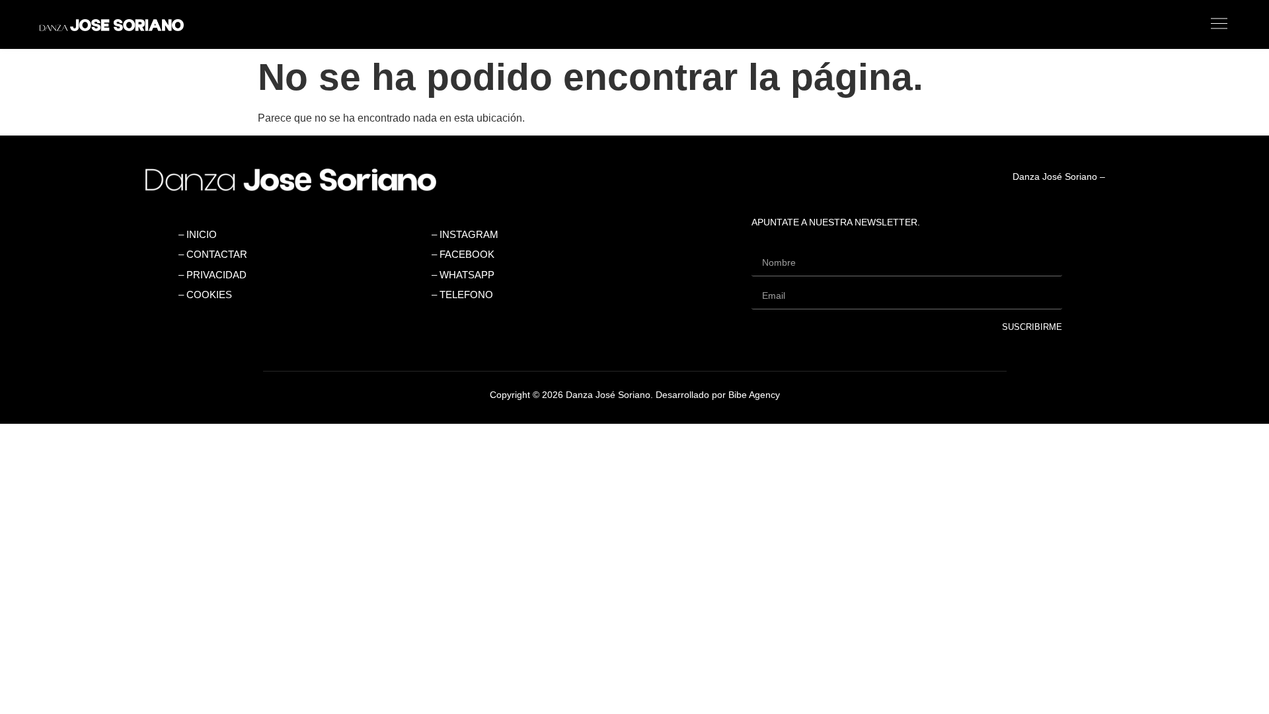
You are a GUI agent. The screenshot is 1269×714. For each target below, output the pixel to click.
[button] (745, 24)
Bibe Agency (754, 394)
